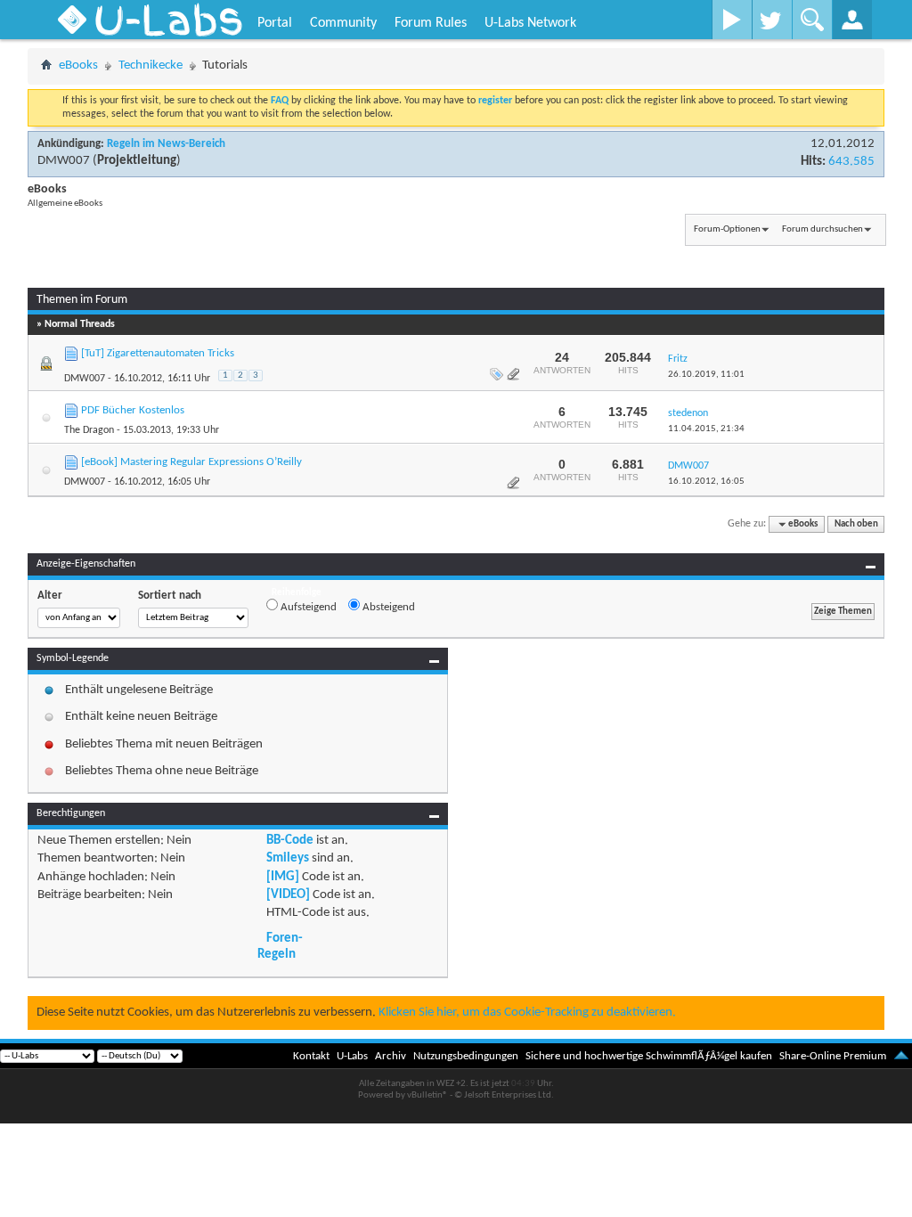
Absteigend (387, 607)
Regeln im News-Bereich (166, 144)
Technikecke (150, 65)
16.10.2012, (706, 481)
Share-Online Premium (832, 1056)
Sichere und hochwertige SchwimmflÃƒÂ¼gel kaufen (648, 1056)
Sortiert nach (169, 595)
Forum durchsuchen (822, 229)
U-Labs (352, 1056)
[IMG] (282, 877)
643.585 (851, 161)
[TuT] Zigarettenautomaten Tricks (157, 353)
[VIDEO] (288, 895)
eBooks (78, 65)
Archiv (390, 1056)
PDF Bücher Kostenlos (132, 410)
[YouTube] (732, 19)
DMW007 (63, 160)
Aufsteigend (307, 607)
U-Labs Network (530, 23)
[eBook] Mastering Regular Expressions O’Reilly (191, 462)
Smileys (287, 858)
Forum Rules (431, 23)
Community (343, 23)
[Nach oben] (901, 1056)
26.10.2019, (706, 375)
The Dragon (89, 430)
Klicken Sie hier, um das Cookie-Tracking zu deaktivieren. (527, 1012)
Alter (49, 595)
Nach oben (856, 524)
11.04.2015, (706, 429)
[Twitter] (772, 19)
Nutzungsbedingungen (465, 1056)
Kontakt (311, 1056)
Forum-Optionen (727, 229)
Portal (274, 23)
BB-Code (290, 840)
